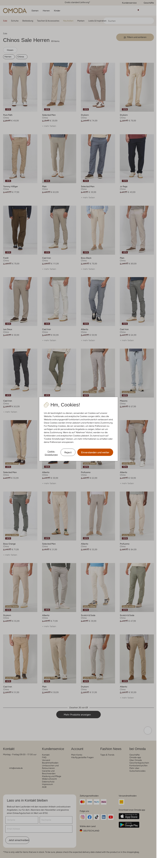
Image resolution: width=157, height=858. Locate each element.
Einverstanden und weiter (94, 452)
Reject (67, 452)
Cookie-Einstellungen (50, 453)
